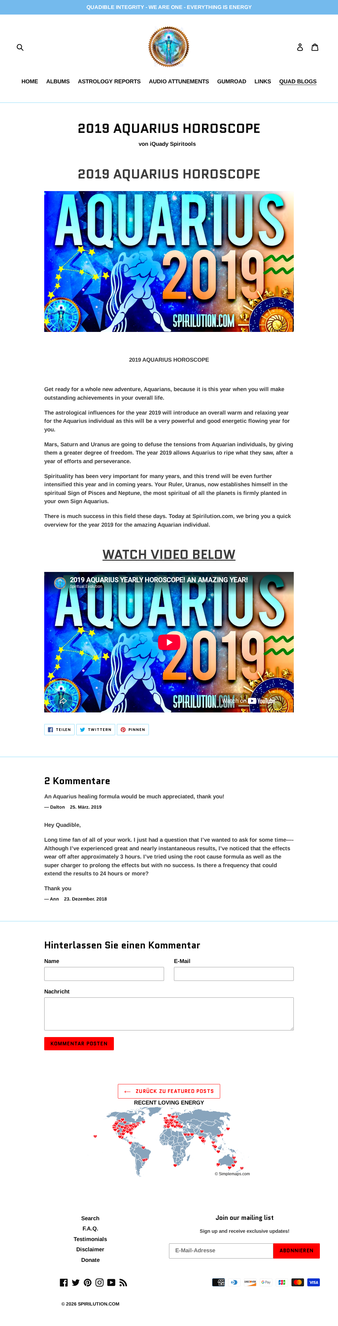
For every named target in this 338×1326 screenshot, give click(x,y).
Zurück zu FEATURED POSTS (174, 1091)
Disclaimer (90, 1249)
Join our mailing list (245, 1218)
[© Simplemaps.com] (169, 1142)
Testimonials (90, 1239)
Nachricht (57, 991)
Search (90, 1218)
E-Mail (182, 961)
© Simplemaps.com (232, 1174)
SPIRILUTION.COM (98, 1303)
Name (51, 961)
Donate (90, 1260)
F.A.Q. (90, 1229)
